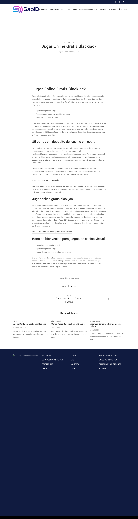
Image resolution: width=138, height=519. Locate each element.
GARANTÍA (103, 368)
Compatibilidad (71, 9)
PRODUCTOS (47, 356)
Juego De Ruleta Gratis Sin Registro (29, 324)
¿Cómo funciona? (56, 9)
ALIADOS (74, 356)
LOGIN (44, 368)
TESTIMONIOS (47, 364)
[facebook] (119, 2)
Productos (43, 9)
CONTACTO (75, 364)
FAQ (72, 360)
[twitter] (123, 2)
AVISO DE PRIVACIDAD (108, 360)
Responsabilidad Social (88, 9)
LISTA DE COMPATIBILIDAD (52, 360)
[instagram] (115, 2)
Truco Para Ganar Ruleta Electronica (46, 180)
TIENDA (73, 368)
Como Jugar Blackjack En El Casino (68, 324)
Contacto (102, 9)
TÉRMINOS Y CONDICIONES (110, 364)
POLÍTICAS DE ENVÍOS (108, 356)
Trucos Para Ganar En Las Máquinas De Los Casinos (52, 232)
